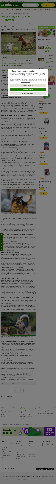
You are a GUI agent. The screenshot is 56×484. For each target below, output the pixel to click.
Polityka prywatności (25, 81)
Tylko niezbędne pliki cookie (28, 93)
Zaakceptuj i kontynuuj (28, 89)
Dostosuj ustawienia (28, 85)
